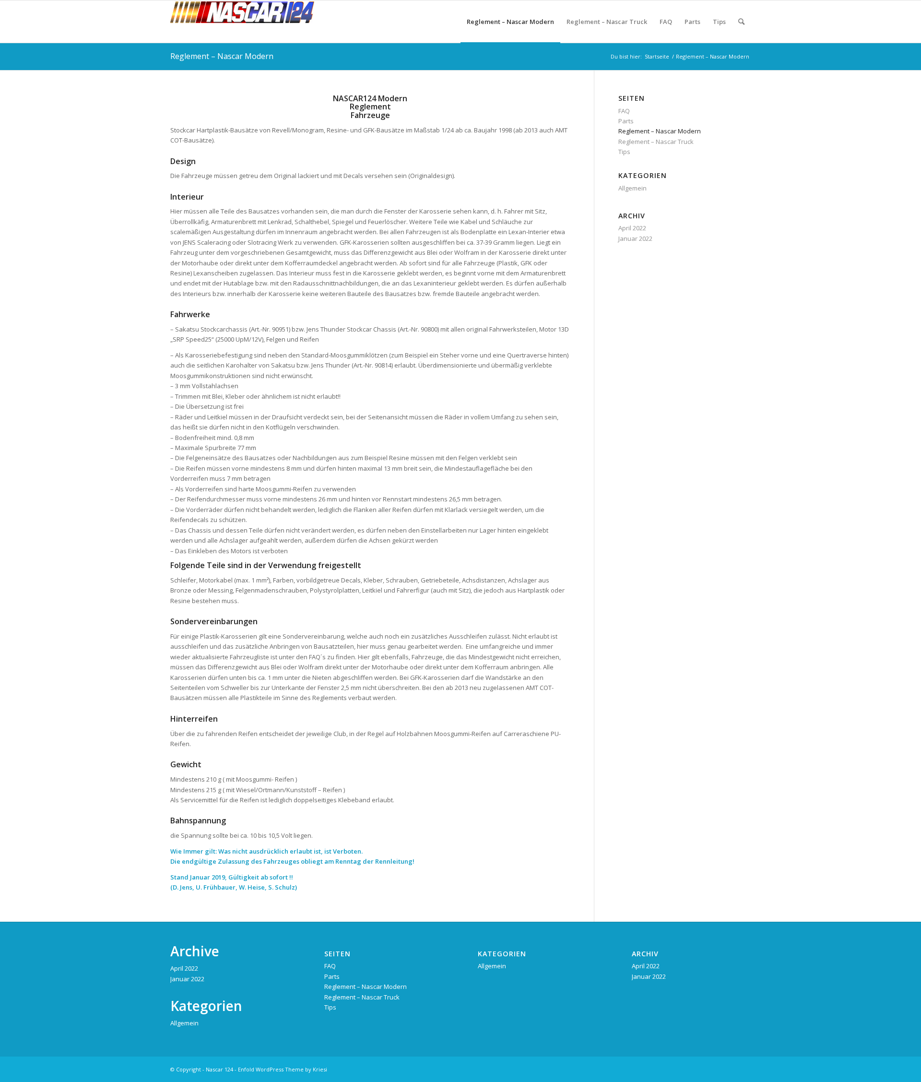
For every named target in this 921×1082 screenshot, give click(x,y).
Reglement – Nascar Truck (656, 141)
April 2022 (632, 228)
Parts (626, 121)
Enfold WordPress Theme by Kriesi (282, 1069)
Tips (624, 151)
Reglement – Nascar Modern (221, 56)
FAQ (624, 111)
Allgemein (632, 188)
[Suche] (741, 21)
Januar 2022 (635, 238)
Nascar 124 (219, 1069)
